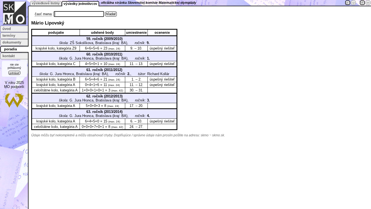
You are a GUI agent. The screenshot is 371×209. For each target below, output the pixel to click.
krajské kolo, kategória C (56, 64)
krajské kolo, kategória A (55, 85)
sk (362, 2)
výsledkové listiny (46, 3)
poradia (10, 49)
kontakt (8, 56)
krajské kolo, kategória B (56, 79)
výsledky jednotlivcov (80, 4)
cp (353, 2)
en (368, 2)
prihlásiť (14, 73)
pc (347, 2)
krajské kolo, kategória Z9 (56, 48)
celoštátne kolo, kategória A (56, 90)
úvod (6, 29)
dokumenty (11, 42)
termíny (8, 35)
